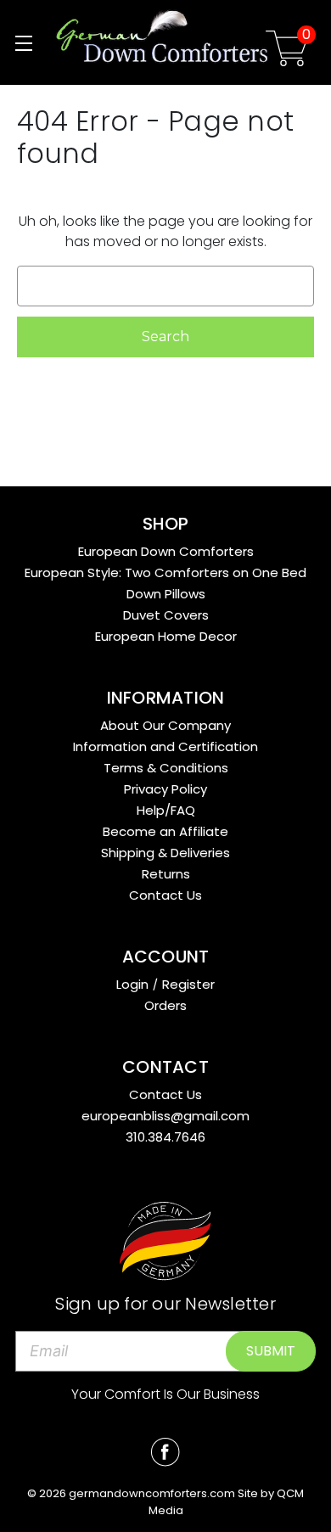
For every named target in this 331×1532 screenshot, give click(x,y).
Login (132, 984)
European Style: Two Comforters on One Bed (165, 572)
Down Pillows (165, 594)
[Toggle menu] (23, 43)
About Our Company (165, 725)
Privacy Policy (165, 789)
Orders (165, 1005)
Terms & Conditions (166, 768)
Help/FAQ (166, 810)
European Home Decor (166, 636)
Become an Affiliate (165, 831)
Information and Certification (165, 746)
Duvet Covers (166, 615)
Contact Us (165, 895)
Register (188, 984)
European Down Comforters (166, 551)
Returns (166, 874)
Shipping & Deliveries (165, 852)
